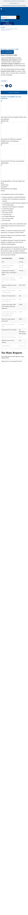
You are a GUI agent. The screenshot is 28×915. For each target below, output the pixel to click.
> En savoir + (4, 81)
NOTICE (3, 191)
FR (17, 3)
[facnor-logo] (10, 11)
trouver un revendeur (14, 92)
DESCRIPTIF (4, 187)
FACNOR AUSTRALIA (21, 5)
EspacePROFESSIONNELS (7, 23)
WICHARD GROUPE (6, 5)
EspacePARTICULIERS (5, 20)
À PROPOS (23, 1)
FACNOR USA (14, 5)
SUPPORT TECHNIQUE (6, 1)
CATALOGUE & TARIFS (12, 3)
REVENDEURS (13, 1)
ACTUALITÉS (18, 1)
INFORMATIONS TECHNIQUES (9, 189)
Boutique (3, 27)
